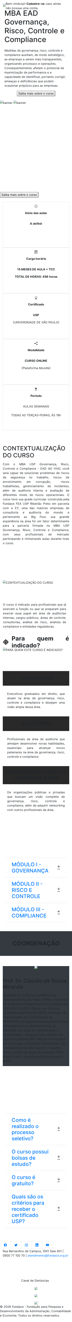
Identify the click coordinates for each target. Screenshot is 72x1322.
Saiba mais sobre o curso (36, 93)
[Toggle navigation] (64, 5)
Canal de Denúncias (36, 1280)
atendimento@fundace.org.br (48, 1255)
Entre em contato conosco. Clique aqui (36, 1263)
